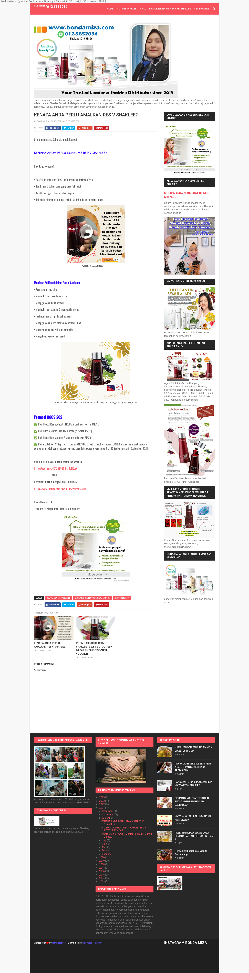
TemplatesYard (59, 943)
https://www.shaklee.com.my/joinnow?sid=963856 (60, 489)
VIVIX (143, 8)
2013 (102, 881)
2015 (102, 874)
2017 (102, 867)
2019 (102, 860)
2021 (102, 807)
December (108, 811)
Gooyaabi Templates (92, 943)
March (105, 850)
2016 (102, 871)
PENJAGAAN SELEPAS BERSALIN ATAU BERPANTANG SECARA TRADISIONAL (193, 767)
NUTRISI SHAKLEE (127, 8)
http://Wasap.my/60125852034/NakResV (55, 468)
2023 (102, 801)
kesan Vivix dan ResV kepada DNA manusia (92, 598)
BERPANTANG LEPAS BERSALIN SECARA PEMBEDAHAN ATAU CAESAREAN (192, 801)
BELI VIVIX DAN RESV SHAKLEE (58, 598)
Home (110, 8)
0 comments (72, 121)
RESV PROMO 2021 (122, 598)
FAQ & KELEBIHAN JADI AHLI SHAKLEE (170, 8)
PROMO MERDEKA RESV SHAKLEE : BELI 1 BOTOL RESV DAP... (123, 829)
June (105, 843)
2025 (102, 797)
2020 (102, 857)
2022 (102, 804)
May (104, 847)
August (106, 818)
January (106, 854)
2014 (102, 878)
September (108, 814)
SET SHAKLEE (201, 8)
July (104, 840)
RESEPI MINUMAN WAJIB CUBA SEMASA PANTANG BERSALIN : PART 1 (194, 836)
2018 (102, 864)
